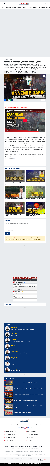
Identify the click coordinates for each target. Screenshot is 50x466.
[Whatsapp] (31, 428)
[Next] (28, 428)
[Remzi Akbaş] (7, 358)
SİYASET (30, 7)
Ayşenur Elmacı (14, 351)
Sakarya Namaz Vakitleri (10, 434)
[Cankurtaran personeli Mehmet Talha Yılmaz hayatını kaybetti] (35, 176)
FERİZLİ (14, 7)
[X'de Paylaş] (7, 100)
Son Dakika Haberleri (9, 440)
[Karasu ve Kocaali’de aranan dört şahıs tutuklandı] (15, 207)
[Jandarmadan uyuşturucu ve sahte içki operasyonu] (15, 176)
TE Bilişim (44, 459)
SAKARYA (19, 7)
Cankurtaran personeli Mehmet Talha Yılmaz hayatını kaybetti (34, 183)
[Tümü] (44, 304)
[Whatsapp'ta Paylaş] (10, 100)
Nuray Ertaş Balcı (15, 369)
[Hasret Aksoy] (7, 334)
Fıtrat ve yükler (14, 335)
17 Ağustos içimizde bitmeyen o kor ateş (20, 341)
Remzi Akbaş (14, 357)
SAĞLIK (43, 7)
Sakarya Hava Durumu (31, 431)
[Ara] (45, 4)
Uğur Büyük (13, 345)
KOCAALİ (8, 7)
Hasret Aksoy (14, 333)
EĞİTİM (48, 7)
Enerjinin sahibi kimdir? (16, 370)
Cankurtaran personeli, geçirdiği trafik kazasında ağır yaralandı (34, 215)
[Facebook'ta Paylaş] (5, 100)
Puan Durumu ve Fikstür (10, 437)
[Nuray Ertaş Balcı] (7, 369)
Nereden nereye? (14, 358)
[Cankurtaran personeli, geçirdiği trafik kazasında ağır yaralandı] (35, 207)
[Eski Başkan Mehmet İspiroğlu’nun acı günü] (15, 191)
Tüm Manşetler (30, 437)
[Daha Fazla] (12, 100)
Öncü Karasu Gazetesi (33, 448)
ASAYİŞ (24, 7)
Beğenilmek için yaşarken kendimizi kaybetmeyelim (22, 329)
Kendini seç (13, 364)
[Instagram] (24, 428)
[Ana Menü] (4, 4)
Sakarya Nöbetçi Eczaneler (10, 431)
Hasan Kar (13, 339)
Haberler (6, 59)
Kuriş (12, 347)
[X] (22, 428)
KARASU (3, 7)
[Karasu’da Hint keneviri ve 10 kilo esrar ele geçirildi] (35, 191)
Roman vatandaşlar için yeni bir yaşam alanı (21, 353)
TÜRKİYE (22, 458)
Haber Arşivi (29, 440)
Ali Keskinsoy (14, 327)
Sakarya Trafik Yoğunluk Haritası (33, 434)
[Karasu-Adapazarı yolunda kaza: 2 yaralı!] (25, 86)
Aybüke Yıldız (14, 363)
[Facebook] (19, 428)
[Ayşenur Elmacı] (7, 352)
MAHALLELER (36, 7)
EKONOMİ (24, 448)
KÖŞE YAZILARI (29, 458)
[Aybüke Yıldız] (7, 363)
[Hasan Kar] (7, 340)
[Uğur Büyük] (7, 346)
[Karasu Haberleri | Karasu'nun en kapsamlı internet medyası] (25, 4)
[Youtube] (26, 428)
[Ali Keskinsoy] (7, 328)
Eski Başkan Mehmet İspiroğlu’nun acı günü (14, 198)
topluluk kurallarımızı (16, 237)
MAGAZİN (19, 448)
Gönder (7, 233)
